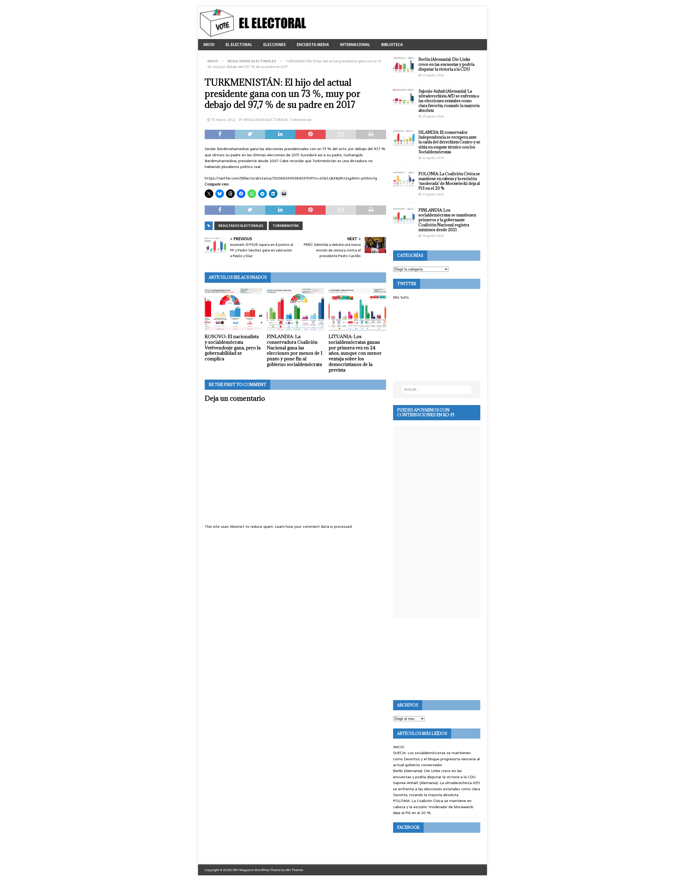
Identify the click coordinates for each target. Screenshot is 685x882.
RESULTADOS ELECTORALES (266, 120)
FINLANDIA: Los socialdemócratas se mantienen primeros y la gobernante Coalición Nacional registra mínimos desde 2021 (447, 220)
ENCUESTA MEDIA (313, 45)
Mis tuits (401, 297)
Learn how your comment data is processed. (313, 526)
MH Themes (294, 870)
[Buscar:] (436, 389)
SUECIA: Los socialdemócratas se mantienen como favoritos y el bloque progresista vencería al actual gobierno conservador (436, 759)
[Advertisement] (436, 340)
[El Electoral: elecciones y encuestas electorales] (254, 36)
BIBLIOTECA (392, 45)
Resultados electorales (240, 225)
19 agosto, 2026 (432, 235)
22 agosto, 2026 (433, 157)
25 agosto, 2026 (433, 75)
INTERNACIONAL (355, 45)
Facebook (408, 827)
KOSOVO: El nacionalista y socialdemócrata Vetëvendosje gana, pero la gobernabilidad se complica (233, 348)
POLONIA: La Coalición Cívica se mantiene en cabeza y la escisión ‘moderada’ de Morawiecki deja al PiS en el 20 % (449, 181)
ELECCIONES (274, 45)
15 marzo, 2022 (223, 120)
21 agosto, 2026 (432, 194)
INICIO (209, 45)
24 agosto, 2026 (433, 116)
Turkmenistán (300, 120)
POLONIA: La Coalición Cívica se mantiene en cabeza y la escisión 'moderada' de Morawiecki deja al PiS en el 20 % (433, 807)
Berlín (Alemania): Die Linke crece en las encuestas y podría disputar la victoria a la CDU (446, 64)
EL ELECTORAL (239, 45)
